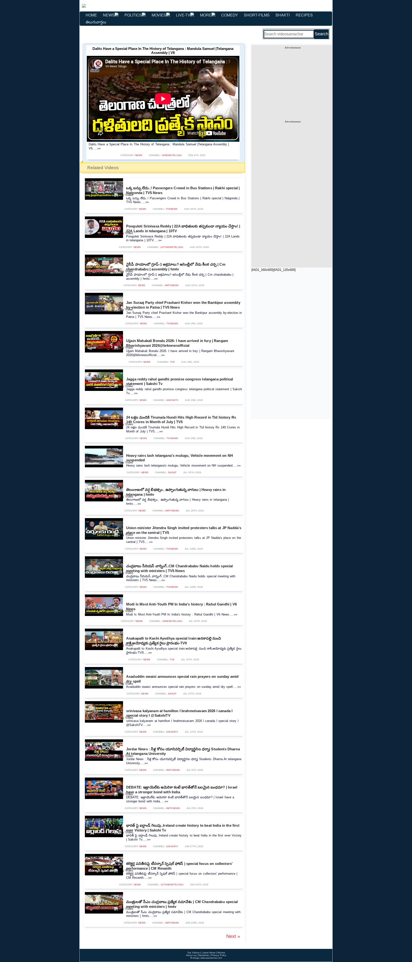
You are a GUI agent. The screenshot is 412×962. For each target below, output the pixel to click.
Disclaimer (203, 955)
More (205, 15)
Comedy (229, 15)
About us (191, 955)
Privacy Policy (218, 955)
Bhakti (283, 15)
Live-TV (183, 15)
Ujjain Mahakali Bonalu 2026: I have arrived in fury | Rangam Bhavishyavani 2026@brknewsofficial (177, 343)
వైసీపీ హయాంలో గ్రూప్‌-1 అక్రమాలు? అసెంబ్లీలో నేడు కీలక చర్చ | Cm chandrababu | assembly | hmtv (175, 266)
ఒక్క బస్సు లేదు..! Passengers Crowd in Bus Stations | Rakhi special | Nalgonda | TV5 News (183, 190)
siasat (172, 472)
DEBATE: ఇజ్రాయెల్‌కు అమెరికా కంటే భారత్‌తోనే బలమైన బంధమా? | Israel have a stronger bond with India (181, 789)
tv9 (172, 362)
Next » (233, 936)
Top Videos (193, 952)
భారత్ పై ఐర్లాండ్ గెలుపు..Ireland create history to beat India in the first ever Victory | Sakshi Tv (182, 827)
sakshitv (172, 400)
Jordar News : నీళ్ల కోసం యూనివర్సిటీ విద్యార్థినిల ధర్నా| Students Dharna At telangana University (183, 751)
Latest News (208, 952)
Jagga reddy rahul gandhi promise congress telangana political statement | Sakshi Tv (179, 381)
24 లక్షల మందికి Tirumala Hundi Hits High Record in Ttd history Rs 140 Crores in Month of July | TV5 (181, 419)
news (138, 155)
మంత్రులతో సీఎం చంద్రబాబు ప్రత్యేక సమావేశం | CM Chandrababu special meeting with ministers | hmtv (182, 904)
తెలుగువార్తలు (96, 22)
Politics (133, 15)
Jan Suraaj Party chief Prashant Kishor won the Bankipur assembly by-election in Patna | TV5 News (183, 304)
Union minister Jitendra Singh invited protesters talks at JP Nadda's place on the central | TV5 (183, 530)
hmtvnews (172, 285)
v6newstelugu (172, 155)
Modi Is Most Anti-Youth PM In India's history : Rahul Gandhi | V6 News (181, 606)
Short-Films (257, 15)
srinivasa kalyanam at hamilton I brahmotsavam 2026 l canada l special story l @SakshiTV (179, 713)
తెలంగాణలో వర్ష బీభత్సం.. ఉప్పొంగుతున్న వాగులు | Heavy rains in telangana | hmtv (176, 492)
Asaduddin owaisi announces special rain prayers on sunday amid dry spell (182, 678)
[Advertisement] (292, 82)
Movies (159, 15)
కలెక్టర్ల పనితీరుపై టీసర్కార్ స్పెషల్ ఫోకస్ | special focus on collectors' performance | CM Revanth (179, 866)
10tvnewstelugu (171, 247)
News (109, 15)
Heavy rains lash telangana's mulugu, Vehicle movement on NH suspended (179, 457)
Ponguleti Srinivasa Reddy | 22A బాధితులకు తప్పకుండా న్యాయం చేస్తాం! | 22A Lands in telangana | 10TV (183, 228)
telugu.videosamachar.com (207, 958)
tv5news (171, 209)
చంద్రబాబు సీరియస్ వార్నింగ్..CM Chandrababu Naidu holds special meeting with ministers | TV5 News (179, 568)
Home (91, 15)
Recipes (304, 15)
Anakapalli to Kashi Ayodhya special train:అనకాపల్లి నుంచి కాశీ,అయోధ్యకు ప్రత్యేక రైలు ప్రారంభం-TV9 (173, 640)
